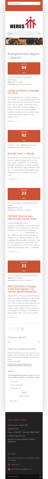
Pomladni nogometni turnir (16, 436)
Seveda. (15, 381)
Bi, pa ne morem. (17, 385)
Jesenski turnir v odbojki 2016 (18, 425)
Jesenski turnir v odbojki (21, 153)
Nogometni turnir (13, 429)
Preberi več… (13, 121)
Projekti (10, 205)
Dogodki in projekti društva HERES (26, 203)
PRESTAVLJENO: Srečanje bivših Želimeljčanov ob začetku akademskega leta (22, 289)
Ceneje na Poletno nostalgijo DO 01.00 (23, 92)
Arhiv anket (13, 401)
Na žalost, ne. (16, 388)
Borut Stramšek (18, 82)
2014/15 (12, 77)
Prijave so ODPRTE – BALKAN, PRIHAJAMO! (23, 432)
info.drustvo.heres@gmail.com (21, 469)
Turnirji (17, 145)
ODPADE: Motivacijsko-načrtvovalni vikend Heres (22, 217)
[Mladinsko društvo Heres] (24, 27)
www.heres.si (15, 464)
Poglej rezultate (24, 396)
